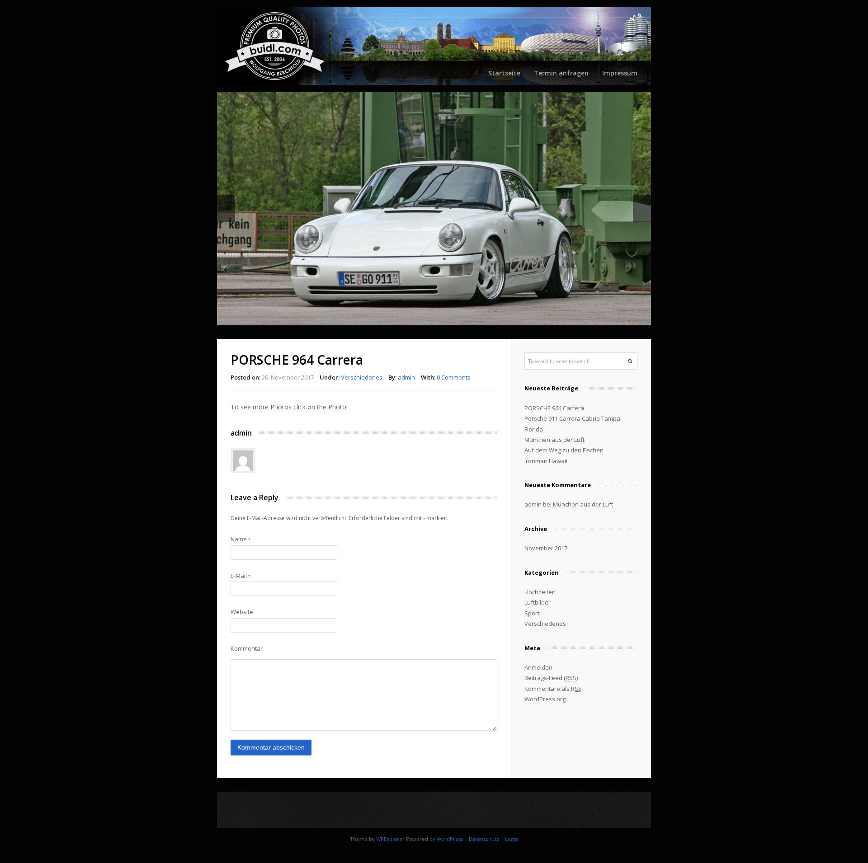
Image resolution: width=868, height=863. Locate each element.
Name (240, 538)
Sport (531, 612)
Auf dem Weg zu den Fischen (564, 449)
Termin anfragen (561, 73)
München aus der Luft (554, 438)
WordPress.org (545, 698)
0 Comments (454, 376)
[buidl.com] (434, 46)
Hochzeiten (540, 590)
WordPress (450, 837)
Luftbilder (537, 601)
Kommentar (247, 647)
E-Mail (240, 574)
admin (406, 376)
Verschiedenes (361, 376)
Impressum (619, 73)
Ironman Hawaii (545, 459)
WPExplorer (390, 837)
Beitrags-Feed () (551, 677)
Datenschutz (484, 837)
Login (511, 837)
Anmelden (538, 666)
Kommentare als (553, 687)
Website (242, 611)
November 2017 (545, 547)
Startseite (504, 73)
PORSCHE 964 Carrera (554, 407)
